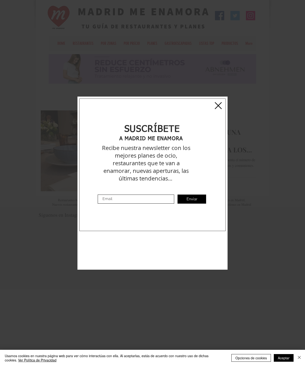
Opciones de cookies (251, 358)
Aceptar (284, 358)
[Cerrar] (299, 358)
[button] (218, 105)
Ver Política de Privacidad (37, 360)
